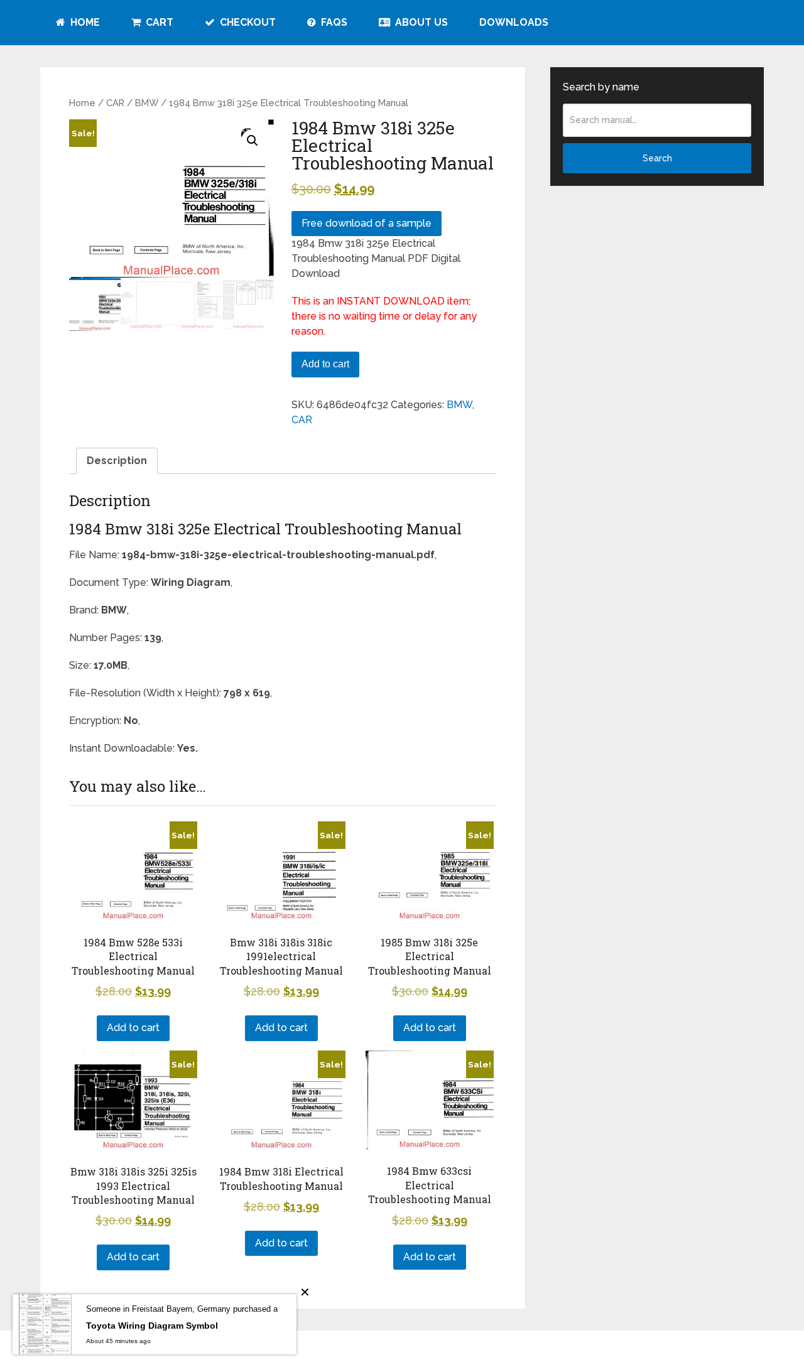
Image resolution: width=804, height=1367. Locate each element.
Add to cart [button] (133, 1028)
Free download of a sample (367, 223)
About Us (420, 22)
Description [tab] (117, 461)
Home (84, 22)
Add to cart (325, 364)
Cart (158, 22)
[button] (252, 140)
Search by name (601, 87)
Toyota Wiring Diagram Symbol (152, 1326)
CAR (115, 102)
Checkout (246, 22)
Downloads (513, 22)
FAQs (332, 22)
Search (657, 158)
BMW (146, 102)
